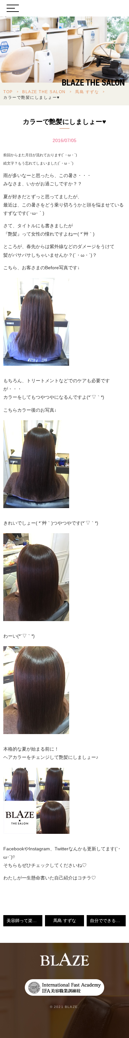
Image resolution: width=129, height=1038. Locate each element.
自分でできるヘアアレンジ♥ (108, 920)
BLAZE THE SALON (44, 92)
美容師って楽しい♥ (24, 920)
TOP (8, 92)
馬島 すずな (87, 92)
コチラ (84, 877)
